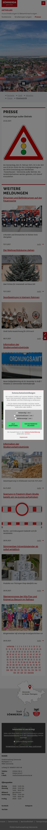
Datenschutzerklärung (32, 432)
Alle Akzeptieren (13, 425)
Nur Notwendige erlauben (31, 425)
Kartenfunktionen (22, 416)
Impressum (23, 437)
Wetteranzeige (22, 418)
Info (28, 413)
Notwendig (22, 413)
